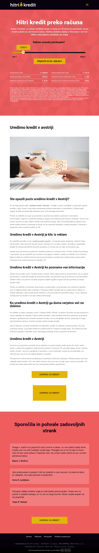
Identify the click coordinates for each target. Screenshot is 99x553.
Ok (62, 550)
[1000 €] (23, 52)
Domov (29, 537)
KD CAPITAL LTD (66, 544)
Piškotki (38, 537)
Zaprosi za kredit (49, 374)
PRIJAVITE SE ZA (49, 61)
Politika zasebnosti (62, 537)
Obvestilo (48, 537)
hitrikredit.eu (21, 544)
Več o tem (67, 550)
